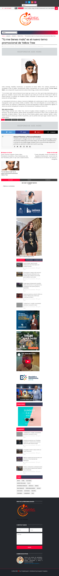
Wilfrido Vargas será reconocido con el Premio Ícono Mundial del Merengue (32, 459)
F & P (29, 483)
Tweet (10, 132)
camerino (8, 36)
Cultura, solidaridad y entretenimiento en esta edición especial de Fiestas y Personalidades (32, 468)
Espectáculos (21, 483)
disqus (29, 180)
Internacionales (22, 485)
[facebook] (26, 2)
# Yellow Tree (21, 119)
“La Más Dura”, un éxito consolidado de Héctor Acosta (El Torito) (32, 304)
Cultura (28, 480)
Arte (18, 480)
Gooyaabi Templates (42, 571)
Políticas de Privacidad (22, 519)
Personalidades (30, 488)
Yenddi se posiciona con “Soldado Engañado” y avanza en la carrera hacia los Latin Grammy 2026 (32, 442)
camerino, (31, 46)
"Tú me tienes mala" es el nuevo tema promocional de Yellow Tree (9, 173)
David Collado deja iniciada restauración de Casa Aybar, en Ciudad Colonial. (36, 8)
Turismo (19, 493)
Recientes (21, 260)
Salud (38, 488)
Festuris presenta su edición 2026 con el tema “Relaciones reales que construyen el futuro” (32, 295)
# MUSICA (14, 119)
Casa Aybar (13, 8)
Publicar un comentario (9, 186)
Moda (36, 485)
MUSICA (14, 36)
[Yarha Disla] (29, 573)
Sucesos (27, 490)
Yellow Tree (20, 36)
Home (3, 36)
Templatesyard (25, 571)
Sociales (20, 490)
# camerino (8, 119)
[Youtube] (23, 1)
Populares (29, 260)
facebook (47, 180)
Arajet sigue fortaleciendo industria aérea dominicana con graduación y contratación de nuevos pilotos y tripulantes (32, 286)
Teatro (33, 490)
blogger (10, 180)
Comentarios (38, 260)
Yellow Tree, (40, 46)
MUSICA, (35, 46)
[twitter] (29, 2)
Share (24, 132)
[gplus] (32, 2)
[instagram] (35, 2)
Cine (23, 480)
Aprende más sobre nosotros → (32, 563)
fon (33, 493)
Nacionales (20, 488)
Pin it (38, 132)
